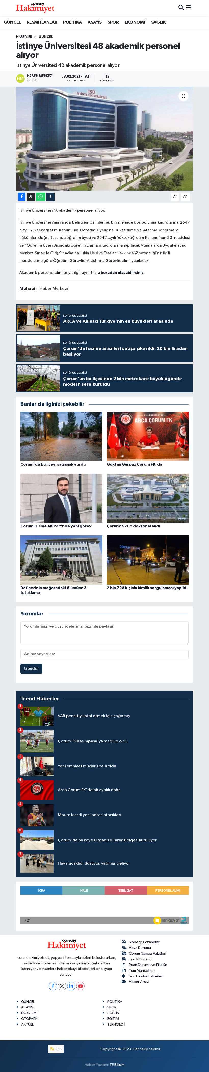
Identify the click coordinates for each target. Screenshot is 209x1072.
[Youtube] (80, 986)
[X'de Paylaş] (31, 197)
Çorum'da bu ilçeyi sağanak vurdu (53, 464)
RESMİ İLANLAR (42, 22)
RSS (58, 1049)
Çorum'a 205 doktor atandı (133, 526)
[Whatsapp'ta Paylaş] (40, 197)
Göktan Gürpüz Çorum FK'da (134, 464)
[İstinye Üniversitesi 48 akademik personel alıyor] (104, 139)
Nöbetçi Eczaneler (144, 942)
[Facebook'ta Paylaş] (21, 197)
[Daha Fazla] (50, 197)
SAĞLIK (158, 22)
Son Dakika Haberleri (146, 976)
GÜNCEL (12, 22)
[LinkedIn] (71, 986)
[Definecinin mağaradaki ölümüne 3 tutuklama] (61, 560)
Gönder (31, 668)
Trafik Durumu (140, 959)
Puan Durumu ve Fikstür (148, 965)
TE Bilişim (117, 1065)
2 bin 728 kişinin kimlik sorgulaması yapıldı (147, 588)
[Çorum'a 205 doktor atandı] (148, 498)
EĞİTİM (113, 1019)
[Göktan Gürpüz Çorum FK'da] (148, 436)
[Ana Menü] (188, 8)
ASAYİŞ (94, 22)
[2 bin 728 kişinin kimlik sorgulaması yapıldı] (148, 560)
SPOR (113, 22)
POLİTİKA (72, 22)
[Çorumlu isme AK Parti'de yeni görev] (61, 498)
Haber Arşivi (139, 982)
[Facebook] (53, 986)
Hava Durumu (140, 948)
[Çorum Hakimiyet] (35, 8)
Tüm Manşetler (141, 971)
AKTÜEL (27, 1024)
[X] (62, 986)
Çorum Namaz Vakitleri (147, 953)
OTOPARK (29, 1019)
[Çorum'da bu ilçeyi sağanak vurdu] (61, 436)
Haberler (24, 37)
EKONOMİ (135, 22)
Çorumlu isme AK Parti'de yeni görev (56, 526)
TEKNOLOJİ (116, 1024)
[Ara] (181, 8)
